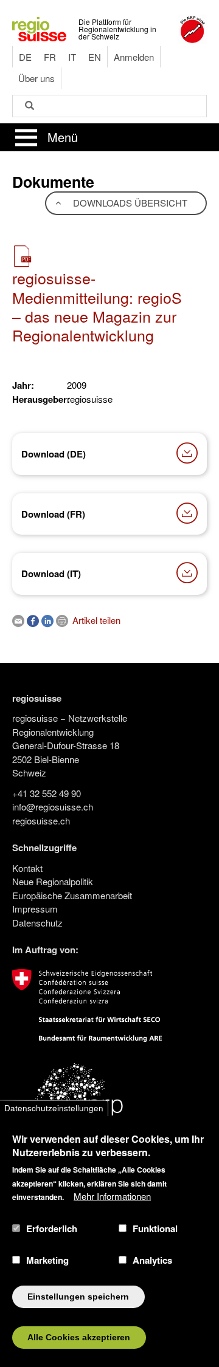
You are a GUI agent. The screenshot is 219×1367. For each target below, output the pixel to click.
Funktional (155, 1228)
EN (94, 56)
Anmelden (134, 56)
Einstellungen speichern (78, 1296)
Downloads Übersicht (129, 202)
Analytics (152, 1260)
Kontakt (27, 868)
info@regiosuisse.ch (52, 806)
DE (25, 56)
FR (50, 56)
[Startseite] (39, 27)
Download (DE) (53, 454)
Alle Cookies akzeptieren (78, 1337)
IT (72, 56)
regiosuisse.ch (41, 820)
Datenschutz (37, 922)
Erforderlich (51, 1228)
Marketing (47, 1260)
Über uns (36, 78)
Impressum (35, 908)
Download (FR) (53, 514)
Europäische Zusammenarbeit (72, 895)
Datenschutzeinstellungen (53, 1108)
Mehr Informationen (112, 1196)
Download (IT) (51, 573)
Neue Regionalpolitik (52, 881)
